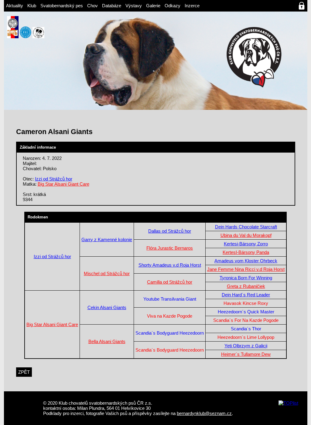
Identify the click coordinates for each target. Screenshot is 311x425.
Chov (92, 5)
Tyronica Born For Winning (246, 277)
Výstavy (133, 5)
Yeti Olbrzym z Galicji (245, 345)
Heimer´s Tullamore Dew (246, 354)
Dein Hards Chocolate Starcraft (246, 226)
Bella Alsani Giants (106, 341)
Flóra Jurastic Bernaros (169, 248)
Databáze (111, 5)
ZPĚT (24, 372)
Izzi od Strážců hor (53, 178)
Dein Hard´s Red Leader (246, 294)
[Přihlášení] (301, 6)
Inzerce (192, 5)
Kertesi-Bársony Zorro (246, 243)
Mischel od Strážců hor (107, 273)
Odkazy (172, 5)
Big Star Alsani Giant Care (63, 184)
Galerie (153, 5)
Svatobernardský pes (61, 5)
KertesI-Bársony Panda (246, 252)
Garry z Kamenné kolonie (106, 239)
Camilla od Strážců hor (169, 282)
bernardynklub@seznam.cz (204, 413)
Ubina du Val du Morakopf (246, 235)
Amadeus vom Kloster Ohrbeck (245, 260)
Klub (31, 5)
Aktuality (14, 5)
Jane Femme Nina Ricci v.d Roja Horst (246, 269)
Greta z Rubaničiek (246, 286)
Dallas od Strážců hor (169, 231)
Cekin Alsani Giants (106, 307)
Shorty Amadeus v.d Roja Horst (169, 265)
